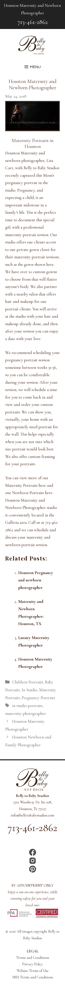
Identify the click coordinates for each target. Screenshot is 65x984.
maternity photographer (25, 713)
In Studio (29, 690)
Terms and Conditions (32, 957)
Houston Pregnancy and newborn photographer (35, 580)
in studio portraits (27, 705)
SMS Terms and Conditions (32, 977)
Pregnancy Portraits (38, 697)
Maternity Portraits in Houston (32, 143)
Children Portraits (27, 682)
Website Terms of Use (33, 970)
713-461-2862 (33, 22)
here (42, 485)
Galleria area (16, 522)
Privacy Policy (32, 964)
